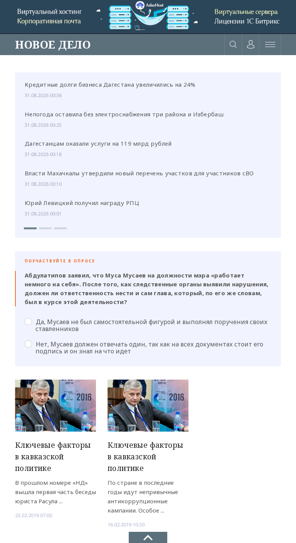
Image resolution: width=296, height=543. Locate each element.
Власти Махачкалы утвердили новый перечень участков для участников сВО (139, 173)
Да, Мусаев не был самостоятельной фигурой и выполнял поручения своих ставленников (151, 325)
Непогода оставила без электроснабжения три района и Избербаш (124, 114)
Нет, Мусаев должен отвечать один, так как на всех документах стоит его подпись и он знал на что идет (149, 347)
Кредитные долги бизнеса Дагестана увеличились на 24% (110, 84)
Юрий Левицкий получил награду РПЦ (82, 203)
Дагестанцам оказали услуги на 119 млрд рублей (98, 143)
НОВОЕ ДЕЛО (53, 44)
